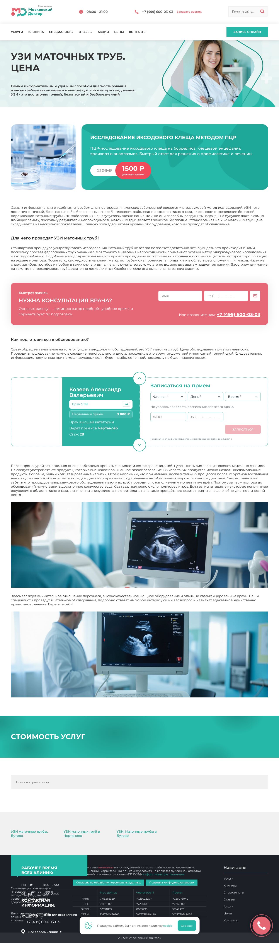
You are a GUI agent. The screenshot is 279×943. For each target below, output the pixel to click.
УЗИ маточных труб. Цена (95, 604)
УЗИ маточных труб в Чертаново (82, 833)
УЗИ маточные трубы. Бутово (29, 833)
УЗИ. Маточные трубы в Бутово (137, 833)
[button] (126, 404)
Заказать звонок (189, 11)
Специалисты (61, 32)
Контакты (137, 32)
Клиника (36, 32)
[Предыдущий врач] (139, 378)
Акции (103, 32)
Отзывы (85, 32)
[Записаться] (255, 296)
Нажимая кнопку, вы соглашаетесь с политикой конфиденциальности (191, 438)
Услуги (17, 32)
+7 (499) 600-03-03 (238, 314)
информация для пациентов (164, 874)
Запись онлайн (247, 32)
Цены (119, 32)
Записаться (242, 429)
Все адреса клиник (45, 932)
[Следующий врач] (139, 444)
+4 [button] (126, 404)
